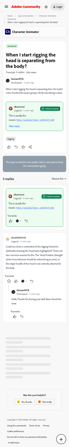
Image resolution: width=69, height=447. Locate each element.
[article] (34, 207)
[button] (6, 7)
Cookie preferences (15, 431)
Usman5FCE (17, 78)
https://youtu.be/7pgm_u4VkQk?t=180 (35, 119)
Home (10, 15)
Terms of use (34, 425)
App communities (25, 15)
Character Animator (47, 15)
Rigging (10, 139)
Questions (11, 19)
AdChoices (14, 442)
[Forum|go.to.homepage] (26, 7)
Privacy (46, 425)
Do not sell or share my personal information (27, 437)
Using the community (16, 425)
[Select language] (46, 7)
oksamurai (19, 106)
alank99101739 (18, 237)
